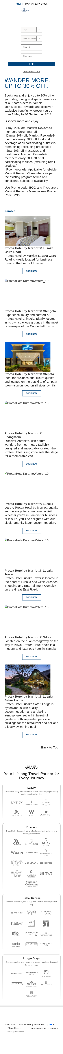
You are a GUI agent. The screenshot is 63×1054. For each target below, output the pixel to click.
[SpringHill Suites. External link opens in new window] (46, 913)
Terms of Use (10, 1024)
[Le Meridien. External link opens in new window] (31, 852)
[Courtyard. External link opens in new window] (17, 913)
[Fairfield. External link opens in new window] (17, 923)
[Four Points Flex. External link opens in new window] (31, 913)
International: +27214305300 (44, 1028)
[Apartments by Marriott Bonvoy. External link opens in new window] (31, 994)
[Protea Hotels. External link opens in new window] (46, 934)
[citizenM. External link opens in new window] (46, 923)
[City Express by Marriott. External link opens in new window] (31, 944)
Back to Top (49, 747)
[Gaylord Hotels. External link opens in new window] (31, 873)
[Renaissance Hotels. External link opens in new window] (46, 852)
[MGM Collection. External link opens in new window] (46, 873)
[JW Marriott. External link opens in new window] (46, 813)
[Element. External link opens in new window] (46, 973)
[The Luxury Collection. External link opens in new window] (46, 803)
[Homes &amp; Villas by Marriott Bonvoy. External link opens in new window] (46, 984)
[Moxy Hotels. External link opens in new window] (31, 934)
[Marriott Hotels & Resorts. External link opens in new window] (17, 842)
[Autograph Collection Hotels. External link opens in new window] (17, 863)
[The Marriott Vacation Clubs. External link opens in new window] (17, 873)
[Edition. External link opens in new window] (17, 803)
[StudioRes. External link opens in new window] (17, 984)
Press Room (39, 1024)
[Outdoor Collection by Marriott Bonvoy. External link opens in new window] (31, 884)
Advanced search (31, 71)
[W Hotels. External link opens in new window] (31, 813)
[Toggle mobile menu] (10, 15)
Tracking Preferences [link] (15, 1032)
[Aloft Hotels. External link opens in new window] (17, 934)
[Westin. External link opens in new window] (17, 852)
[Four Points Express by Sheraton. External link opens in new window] (46, 944)
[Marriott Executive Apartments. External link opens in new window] (31, 984)
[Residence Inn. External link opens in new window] (17, 973)
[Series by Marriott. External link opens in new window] (17, 944)
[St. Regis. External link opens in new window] (17, 813)
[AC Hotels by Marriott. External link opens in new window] (31, 923)
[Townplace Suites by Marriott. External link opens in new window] (31, 973)
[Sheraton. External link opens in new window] (31, 842)
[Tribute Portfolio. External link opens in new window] (31, 863)
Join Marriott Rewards (19, 106)
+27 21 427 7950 (32, 4)
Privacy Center (25, 1024)
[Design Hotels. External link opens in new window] (46, 863)
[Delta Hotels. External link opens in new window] (46, 842)
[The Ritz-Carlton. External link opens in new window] (31, 803)
